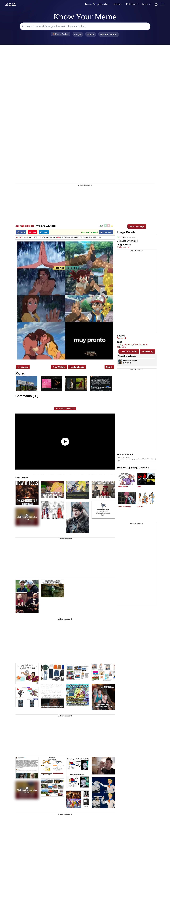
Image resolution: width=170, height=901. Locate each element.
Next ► (109, 367)
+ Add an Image (137, 226)
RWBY (139, 487)
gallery (58, 237)
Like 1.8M (107, 232)
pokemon (121, 347)
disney (120, 344)
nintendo (128, 344)
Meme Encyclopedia (96, 4)
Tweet (45, 232)
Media (117, 4)
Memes (90, 34)
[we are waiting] (65, 300)
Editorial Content (108, 34)
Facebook (121, 338)
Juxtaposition (24, 225)
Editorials (131, 4)
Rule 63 (140, 506)
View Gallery (59, 367)
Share (22, 232)
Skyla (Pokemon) (124, 506)
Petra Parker (123, 487)
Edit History (147, 351)
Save (33, 232)
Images (77, 34)
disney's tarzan (140, 344)
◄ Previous (22, 367)
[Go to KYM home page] (10, 5)
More (145, 4)
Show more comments (65, 408)
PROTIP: (19, 237)
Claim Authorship (129, 351)
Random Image (77, 367)
